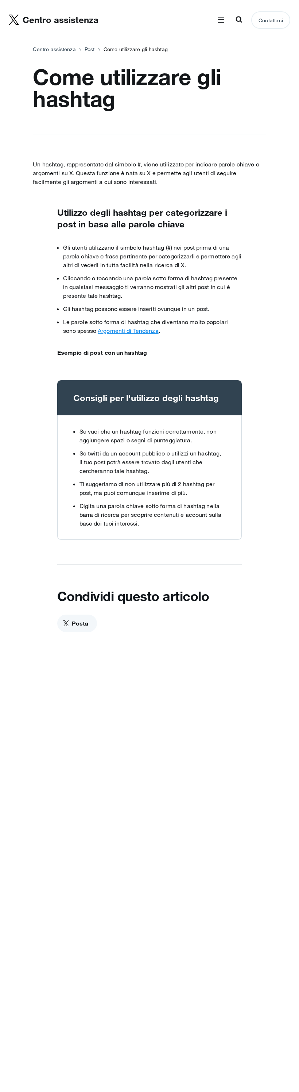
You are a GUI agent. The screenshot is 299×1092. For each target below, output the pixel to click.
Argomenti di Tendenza (128, 330)
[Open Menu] (221, 20)
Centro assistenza (54, 49)
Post (90, 49)
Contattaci (271, 20)
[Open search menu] (238, 20)
